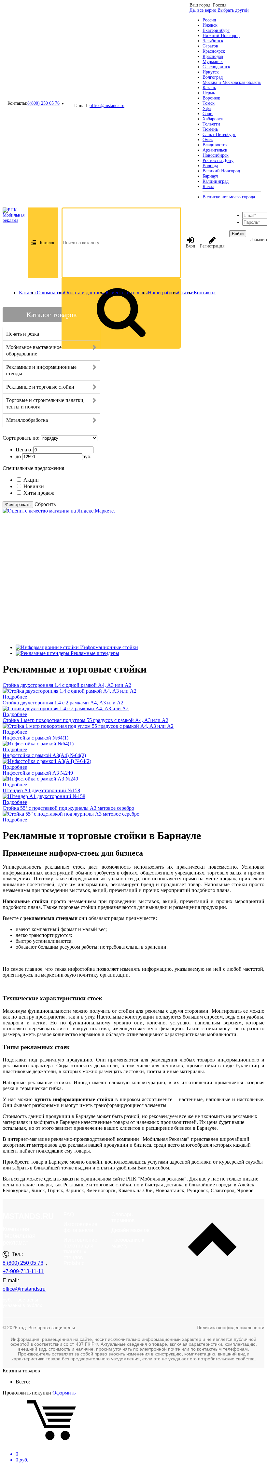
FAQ (68, 1214)
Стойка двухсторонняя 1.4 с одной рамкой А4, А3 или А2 (67, 685)
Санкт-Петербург (219, 134)
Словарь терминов (123, 1217)
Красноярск (214, 51)
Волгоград (213, 77)
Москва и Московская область (232, 82)
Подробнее (15, 697)
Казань (209, 87)
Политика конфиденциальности (230, 1327)
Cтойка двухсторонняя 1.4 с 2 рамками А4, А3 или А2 (63, 702)
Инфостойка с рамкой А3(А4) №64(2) (44, 755)
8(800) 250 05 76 (43, 103)
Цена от (24, 449)
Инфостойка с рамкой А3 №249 (38, 773)
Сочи (208, 113)
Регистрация (212, 246)
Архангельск (215, 150)
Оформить (64, 1392)
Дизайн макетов (130, 1230)
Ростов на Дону (218, 160)
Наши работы (163, 292)
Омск (208, 139)
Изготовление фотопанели (80, 1227)
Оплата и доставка (84, 292)
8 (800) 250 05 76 (23, 1263)
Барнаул (210, 176)
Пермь (209, 92)
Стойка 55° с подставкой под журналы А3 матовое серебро (68, 808)
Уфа (207, 108)
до (18, 456)
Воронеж (211, 98)
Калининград (216, 181)
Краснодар (213, 56)
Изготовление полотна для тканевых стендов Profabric (80, 1251)
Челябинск (213, 40)
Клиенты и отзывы (126, 292)
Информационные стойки (109, 647)
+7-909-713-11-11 (23, 1271)
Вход (190, 246)
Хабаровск (213, 118)
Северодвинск (216, 66)
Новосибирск (216, 155)
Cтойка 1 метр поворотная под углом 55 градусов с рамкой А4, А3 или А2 (85, 720)
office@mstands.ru (107, 105)
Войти (238, 233)
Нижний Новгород (221, 35)
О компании (50, 292)
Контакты (205, 292)
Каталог (47, 242)
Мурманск (213, 61)
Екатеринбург (216, 30)
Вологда (210, 165)
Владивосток (215, 144)
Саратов (210, 46)
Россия (209, 20)
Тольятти (211, 124)
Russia (208, 186)
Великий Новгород (221, 170)
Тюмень (210, 129)
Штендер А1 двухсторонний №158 (41, 790)
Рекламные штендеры (95, 653)
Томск (209, 103)
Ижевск (210, 25)
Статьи (186, 292)
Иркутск (211, 72)
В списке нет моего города (229, 196)
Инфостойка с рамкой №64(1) (35, 738)
